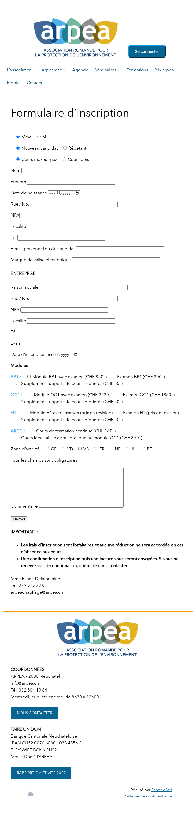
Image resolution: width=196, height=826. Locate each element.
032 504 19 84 (33, 690)
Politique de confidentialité (148, 796)
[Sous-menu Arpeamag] (65, 70)
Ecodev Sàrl (161, 790)
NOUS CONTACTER (34, 713)
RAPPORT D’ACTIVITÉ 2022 (41, 773)
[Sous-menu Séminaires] (119, 70)
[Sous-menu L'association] (34, 70)
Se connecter (147, 51)
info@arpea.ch (25, 683)
